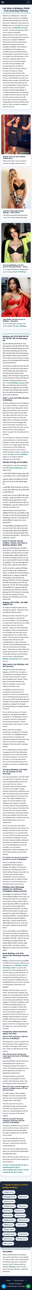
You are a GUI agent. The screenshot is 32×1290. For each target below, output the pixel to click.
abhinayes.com (14, 1267)
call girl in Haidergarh (11, 1165)
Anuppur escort (9, 1192)
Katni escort (8, 1215)
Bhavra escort (8, 1243)
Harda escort (23, 1234)
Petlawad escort (9, 1206)
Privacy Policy (19, 1280)
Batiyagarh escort (9, 1197)
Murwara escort (9, 1201)
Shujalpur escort (9, 1220)
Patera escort (20, 1215)
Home (8, 1280)
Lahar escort (22, 1206)
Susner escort (21, 1225)
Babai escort (23, 1197)
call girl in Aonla (17, 1172)
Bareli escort (19, 1211)
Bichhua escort (23, 1220)
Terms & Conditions (15, 1284)
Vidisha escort (8, 1225)
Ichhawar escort (9, 1229)
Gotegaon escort (9, 1234)
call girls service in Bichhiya (17, 454)
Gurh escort (8, 1211)
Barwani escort (22, 1239)
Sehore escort (8, 1239)
